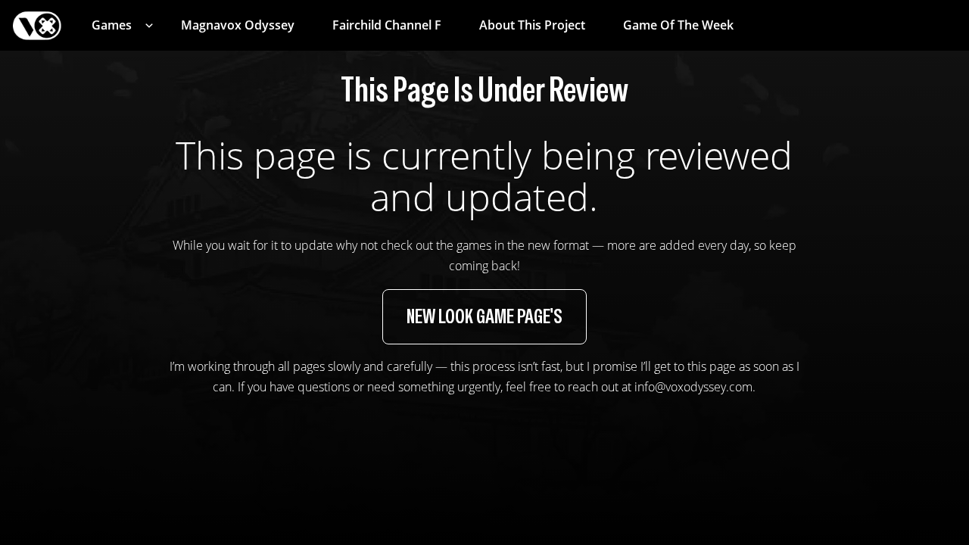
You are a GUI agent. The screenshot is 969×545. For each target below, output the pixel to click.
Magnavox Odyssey (237, 25)
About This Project (532, 25)
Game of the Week (678, 25)
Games (112, 25)
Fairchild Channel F (386, 25)
